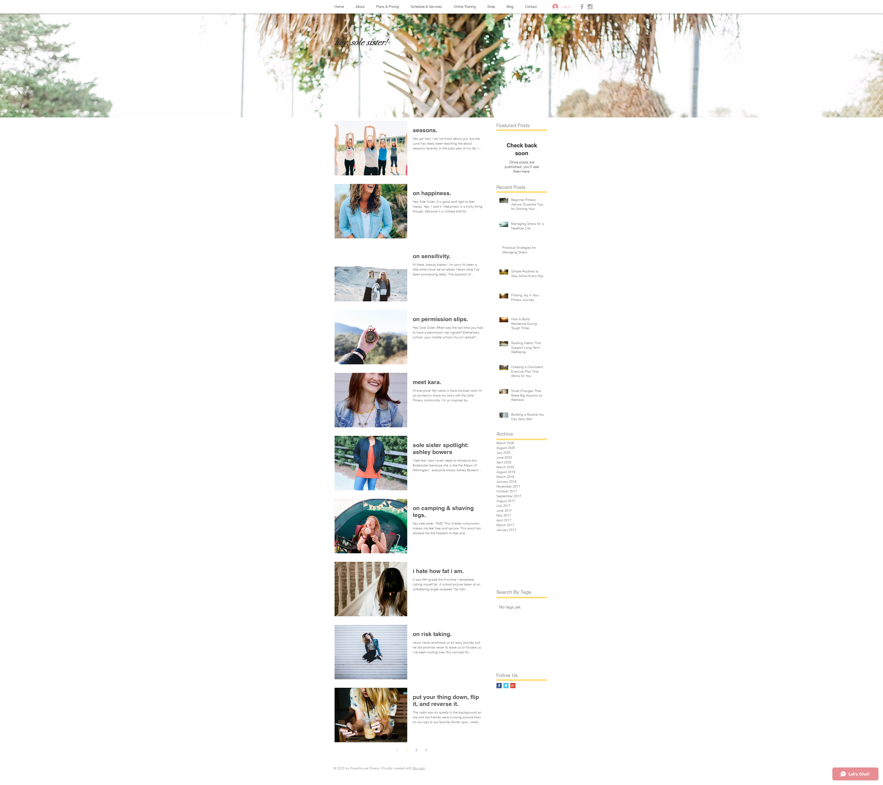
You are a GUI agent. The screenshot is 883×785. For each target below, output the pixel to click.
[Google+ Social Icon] (513, 685)
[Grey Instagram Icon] (590, 6)
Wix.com (419, 768)
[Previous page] (397, 750)
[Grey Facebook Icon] (582, 6)
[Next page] (426, 750)
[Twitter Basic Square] (506, 685)
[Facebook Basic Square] (499, 685)
